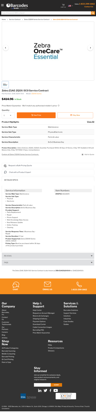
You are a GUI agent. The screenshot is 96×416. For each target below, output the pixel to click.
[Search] (93, 13)
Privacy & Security (68, 406)
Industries (67, 319)
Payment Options (39, 321)
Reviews (8, 256)
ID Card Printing (7, 359)
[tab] (48, 179)
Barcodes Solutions (71, 310)
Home (4, 19)
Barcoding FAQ (38, 330)
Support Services (70, 313)
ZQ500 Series (36, 94)
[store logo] (17, 6)
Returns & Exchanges (41, 316)
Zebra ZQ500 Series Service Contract (37, 19)
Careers (5, 332)
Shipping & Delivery (40, 319)
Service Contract (15, 19)
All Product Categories (10, 348)
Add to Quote (89, 154)
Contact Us (88, 7)
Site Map (58, 406)
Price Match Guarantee (41, 333)
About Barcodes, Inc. (5, 312)
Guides (66, 324)
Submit (56, 385)
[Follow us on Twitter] (45, 391)
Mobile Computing (8, 354)
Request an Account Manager (44, 313)
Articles (4, 338)
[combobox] (48, 13)
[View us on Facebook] (50, 391)
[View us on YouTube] (56, 391)
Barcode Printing (8, 356)
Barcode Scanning (8, 351)
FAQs (6, 262)
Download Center (39, 324)
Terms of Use (79, 406)
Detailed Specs (11, 180)
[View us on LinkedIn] (39, 391)
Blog (3, 335)
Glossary (51, 351)
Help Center (37, 310)
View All (90, 122)
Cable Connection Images (42, 327)
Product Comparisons (56, 348)
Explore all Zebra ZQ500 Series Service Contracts (20, 154)
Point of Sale (6, 362)
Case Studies (68, 321)
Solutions (67, 316)
